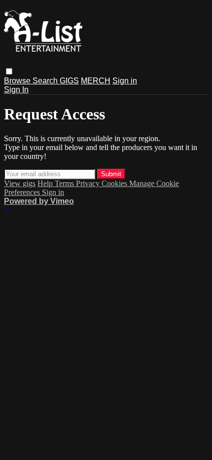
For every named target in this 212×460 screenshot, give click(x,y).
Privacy (89, 183)
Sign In (16, 89)
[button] (9, 71)
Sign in (124, 81)
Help (46, 183)
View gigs (19, 183)
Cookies (115, 183)
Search (46, 81)
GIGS (69, 81)
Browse (18, 81)
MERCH (95, 81)
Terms (65, 183)
